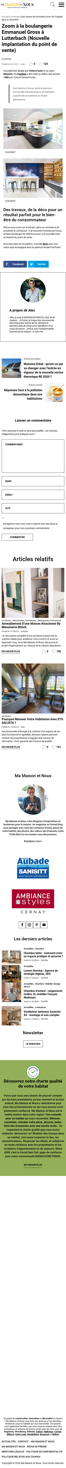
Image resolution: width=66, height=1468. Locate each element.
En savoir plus (11, 651)
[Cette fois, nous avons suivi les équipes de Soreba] (33, 1234)
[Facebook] (22, 924)
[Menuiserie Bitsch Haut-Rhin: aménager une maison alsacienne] (33, 592)
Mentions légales (13, 1451)
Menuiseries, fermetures (24, 620)
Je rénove (15, 16)
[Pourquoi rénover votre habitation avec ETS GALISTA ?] (33, 688)
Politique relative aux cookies (21, 1456)
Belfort (55, 1434)
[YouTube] (44, 924)
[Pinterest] (36, 924)
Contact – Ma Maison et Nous (36, 1441)
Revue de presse (37, 1446)
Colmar (39, 1431)
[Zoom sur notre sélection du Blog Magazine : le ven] (33, 1312)
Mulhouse (48, 1431)
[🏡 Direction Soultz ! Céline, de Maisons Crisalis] (33, 1350)
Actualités (9, 1441)
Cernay (57, 1431)
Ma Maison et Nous (13, 1446)
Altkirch (10, 1434)
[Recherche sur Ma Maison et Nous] (52, 4)
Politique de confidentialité (44, 1451)
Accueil (5, 16)
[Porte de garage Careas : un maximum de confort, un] (33, 1196)
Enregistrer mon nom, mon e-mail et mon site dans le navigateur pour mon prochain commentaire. (30, 525)
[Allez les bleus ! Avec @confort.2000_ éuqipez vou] (33, 1389)
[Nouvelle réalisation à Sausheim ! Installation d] (33, 1273)
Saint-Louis (20, 1434)
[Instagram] (29, 924)
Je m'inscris (33, 1044)
